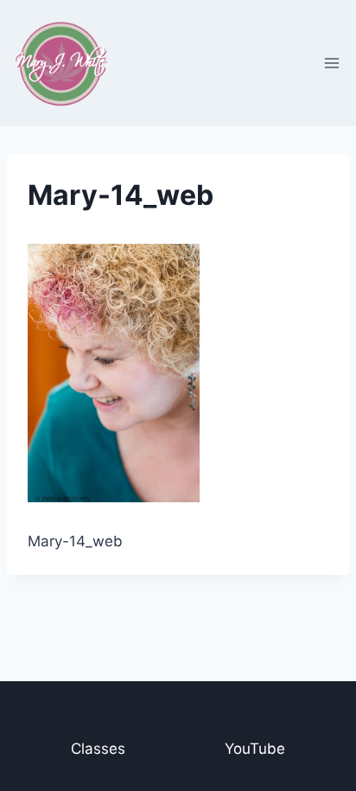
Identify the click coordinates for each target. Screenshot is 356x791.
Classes (98, 748)
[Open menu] (331, 62)
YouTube (255, 748)
